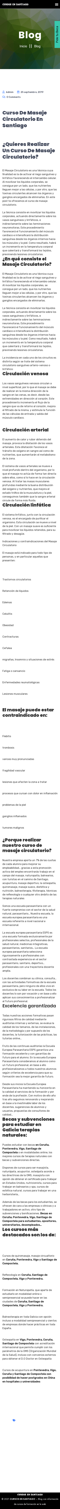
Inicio (24, 46)
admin (9, 92)
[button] (56, 4)
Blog (37, 46)
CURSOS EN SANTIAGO (22, 1499)
